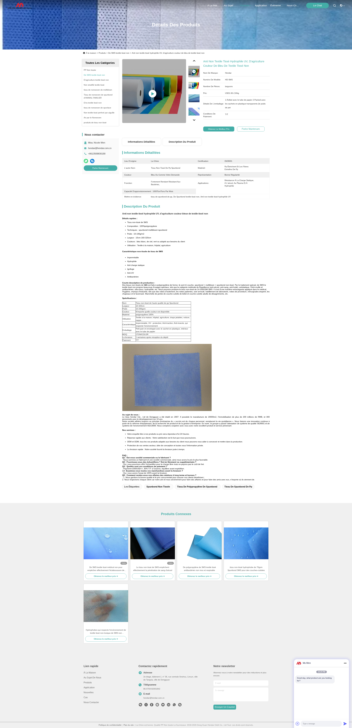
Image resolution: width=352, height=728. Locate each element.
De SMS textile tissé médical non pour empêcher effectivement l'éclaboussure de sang (105, 569)
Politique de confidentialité (110, 725)
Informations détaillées (141, 141)
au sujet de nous (230, 5)
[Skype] (92, 161)
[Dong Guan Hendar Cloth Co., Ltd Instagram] (157, 705)
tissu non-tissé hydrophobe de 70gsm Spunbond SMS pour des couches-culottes (246, 568)
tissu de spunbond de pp (238, 487)
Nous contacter (91, 702)
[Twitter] (146, 705)
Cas (86, 697)
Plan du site (128, 725)
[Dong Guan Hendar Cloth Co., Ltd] (19, 5)
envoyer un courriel (225, 707)
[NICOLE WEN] (180, 705)
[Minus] (345, 663)
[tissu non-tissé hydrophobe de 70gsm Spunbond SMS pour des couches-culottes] (246, 543)
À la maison (214, 5)
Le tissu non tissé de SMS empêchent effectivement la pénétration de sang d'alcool (152, 568)
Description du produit (182, 141)
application (261, 5)
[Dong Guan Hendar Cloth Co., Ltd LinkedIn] (168, 705)
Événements (277, 5)
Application (89, 687)
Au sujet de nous (92, 677)
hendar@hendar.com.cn (100, 148)
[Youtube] (163, 705)
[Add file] (297, 724)
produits (244, 5)
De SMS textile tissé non (118, 53)
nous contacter (293, 5)
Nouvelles (89, 692)
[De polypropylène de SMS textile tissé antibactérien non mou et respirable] (199, 543)
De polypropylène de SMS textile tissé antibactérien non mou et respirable (199, 568)
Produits (102, 53)
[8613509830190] (174, 705)
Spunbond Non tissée (158, 487)
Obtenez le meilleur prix (218, 129)
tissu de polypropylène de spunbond (197, 487)
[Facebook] (152, 705)
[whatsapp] (85, 161)
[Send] (345, 724)
